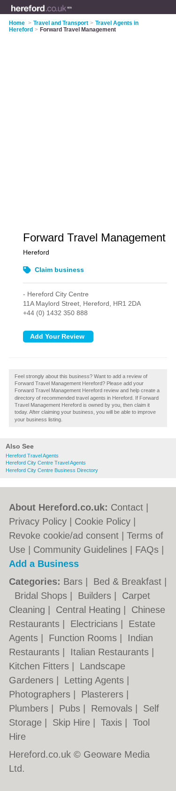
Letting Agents (95, 680)
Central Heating (89, 610)
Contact (127, 507)
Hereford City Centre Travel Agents (46, 462)
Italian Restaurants (111, 652)
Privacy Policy (38, 521)
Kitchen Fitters (40, 666)
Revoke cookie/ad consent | (68, 535)
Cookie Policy (102, 521)
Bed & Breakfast (128, 581)
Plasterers (103, 694)
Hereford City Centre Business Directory (52, 470)
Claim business (59, 269)
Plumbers (30, 708)
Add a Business (44, 563)
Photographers (41, 694)
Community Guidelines (80, 549)
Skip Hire (73, 722)
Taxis (113, 722)
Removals (113, 708)
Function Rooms (84, 638)
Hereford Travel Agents (32, 455)
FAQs (147, 549)
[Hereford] (72, 14)
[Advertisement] (88, 126)
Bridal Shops (42, 595)
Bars (74, 581)
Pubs (71, 708)
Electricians (95, 624)
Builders (96, 595)
